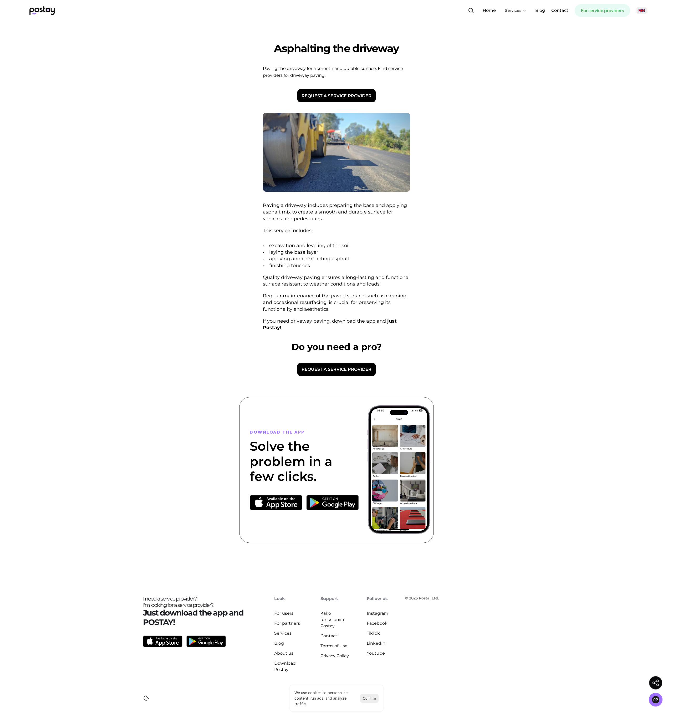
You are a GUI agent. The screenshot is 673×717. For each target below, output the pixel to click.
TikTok (373, 633)
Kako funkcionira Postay (332, 619)
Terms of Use (334, 645)
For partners (287, 623)
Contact (559, 10)
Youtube (376, 653)
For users (283, 613)
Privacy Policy (334, 655)
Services (283, 633)
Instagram (377, 613)
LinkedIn (376, 643)
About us (283, 653)
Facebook (377, 623)
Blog (540, 10)
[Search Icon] (471, 10)
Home (489, 10)
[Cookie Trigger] (146, 698)
